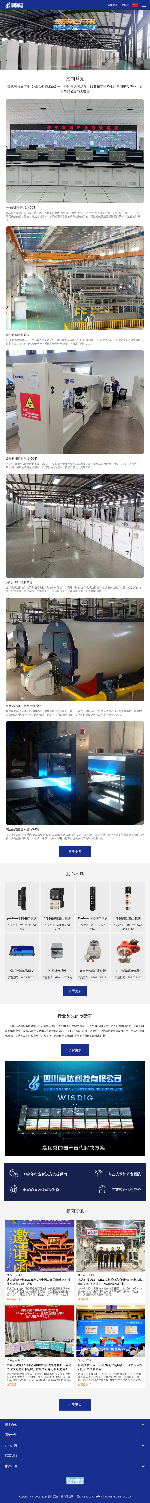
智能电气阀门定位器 (93, 971)
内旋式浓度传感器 (128, 971)
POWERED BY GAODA (118, 1496)
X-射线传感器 (57, 971)
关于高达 (11, 1424)
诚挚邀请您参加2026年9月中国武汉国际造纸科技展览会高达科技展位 (38, 1282)
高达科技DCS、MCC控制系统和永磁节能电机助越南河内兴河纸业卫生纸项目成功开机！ (110, 1282)
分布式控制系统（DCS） (22, 207)
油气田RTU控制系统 (19, 582)
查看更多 (75, 851)
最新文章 (112, 5)
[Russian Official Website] (75, 1480)
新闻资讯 (75, 1211)
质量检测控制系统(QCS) (21, 458)
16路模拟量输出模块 (57, 918)
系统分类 (11, 1434)
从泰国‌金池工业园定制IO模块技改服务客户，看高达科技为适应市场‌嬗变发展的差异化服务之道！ (39, 1367)
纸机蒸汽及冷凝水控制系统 (23, 705)
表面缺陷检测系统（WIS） (23, 829)
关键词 (125, 5)
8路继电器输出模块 (128, 918)
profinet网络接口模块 (22, 918)
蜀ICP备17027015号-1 (89, 1496)
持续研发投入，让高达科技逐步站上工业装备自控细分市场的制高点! (110, 1367)
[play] (75, 1108)
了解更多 (75, 1050)
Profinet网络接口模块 (92, 918)
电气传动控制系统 (17, 334)
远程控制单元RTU (22, 971)
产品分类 (11, 1445)
